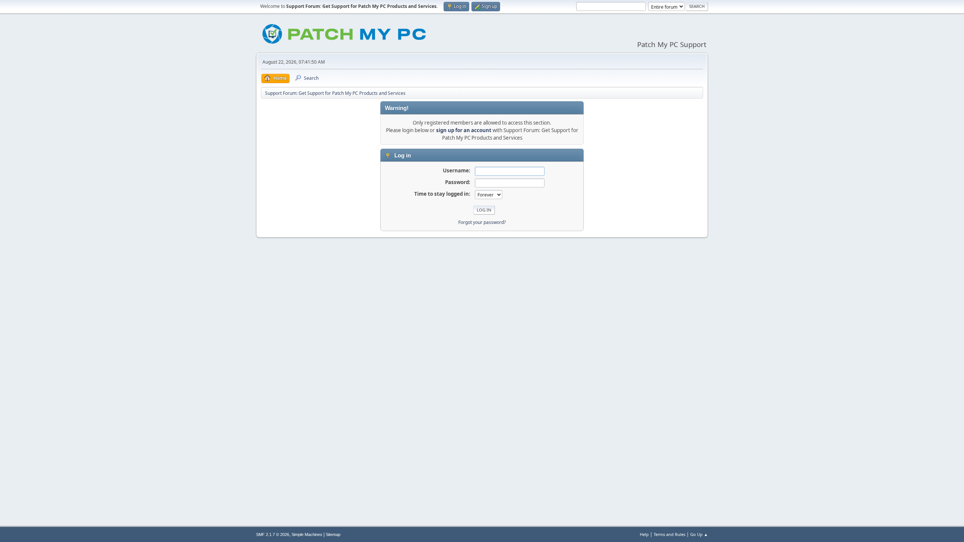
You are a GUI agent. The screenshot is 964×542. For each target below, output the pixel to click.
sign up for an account (463, 130)
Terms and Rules (669, 534)
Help (644, 534)
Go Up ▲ (699, 534)
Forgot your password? (482, 222)
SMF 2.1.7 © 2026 (272, 534)
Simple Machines (306, 534)
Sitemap (333, 534)
